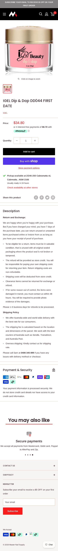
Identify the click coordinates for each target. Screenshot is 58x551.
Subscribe (12, 511)
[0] (52, 14)
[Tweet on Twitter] (47, 197)
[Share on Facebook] (36, 197)
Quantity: (7, 140)
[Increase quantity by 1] (35, 140)
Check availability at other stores (22, 187)
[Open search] (40, 14)
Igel (5, 113)
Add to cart (29, 151)
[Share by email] (53, 197)
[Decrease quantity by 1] (17, 140)
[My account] (46, 14)
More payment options (29, 168)
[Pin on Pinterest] (42, 197)
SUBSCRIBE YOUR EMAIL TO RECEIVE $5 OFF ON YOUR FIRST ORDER (29, 4)
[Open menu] (4, 14)
